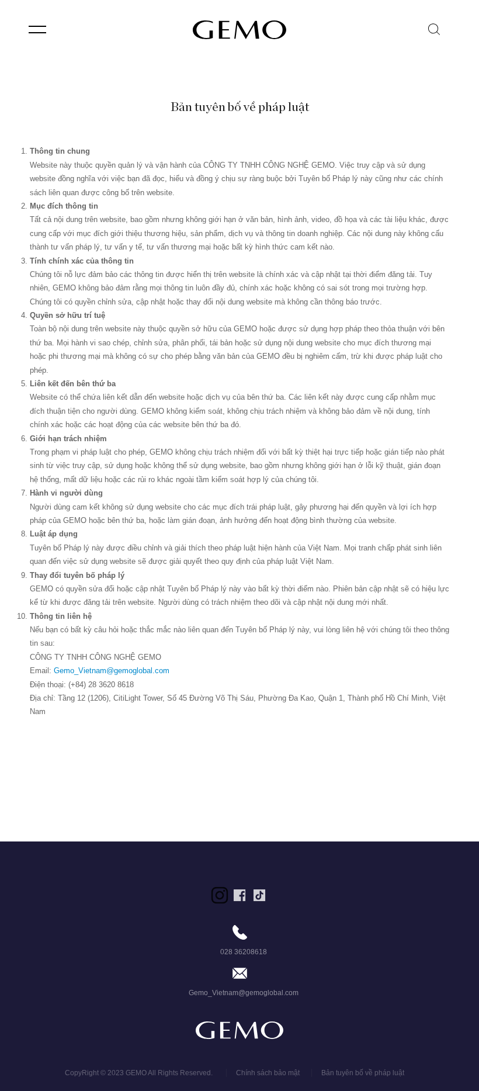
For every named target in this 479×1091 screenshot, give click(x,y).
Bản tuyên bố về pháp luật (362, 1073)
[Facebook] (239, 895)
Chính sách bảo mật (268, 1073)
